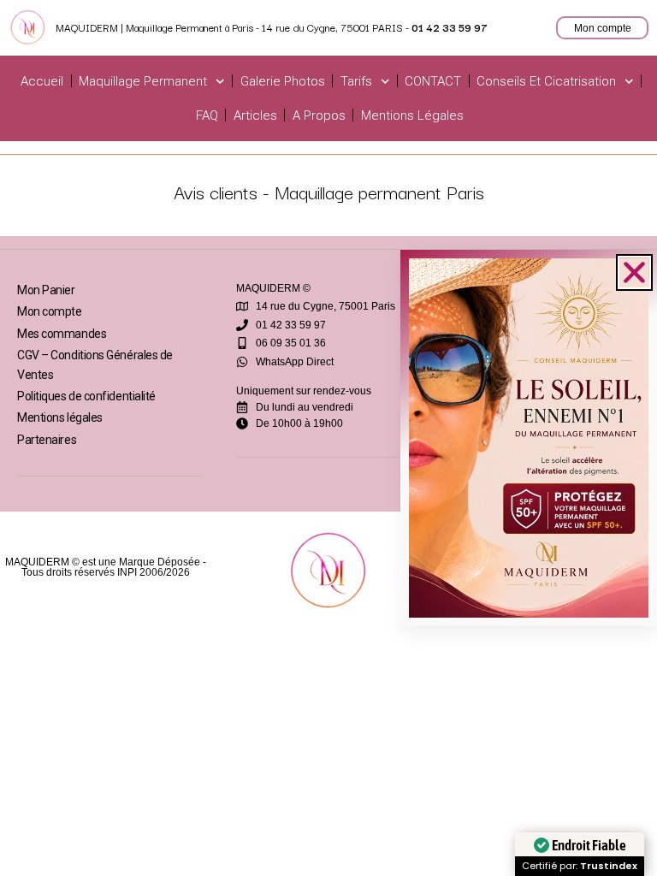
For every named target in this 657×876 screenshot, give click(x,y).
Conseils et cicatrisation (546, 81)
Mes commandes (61, 333)
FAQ (207, 115)
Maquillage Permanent (143, 81)
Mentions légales (412, 115)
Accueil (42, 81)
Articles (255, 115)
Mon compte (49, 311)
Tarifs (356, 81)
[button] (634, 272)
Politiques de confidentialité (86, 396)
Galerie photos (282, 81)
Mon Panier (46, 290)
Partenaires (46, 440)
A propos (319, 115)
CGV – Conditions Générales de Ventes (95, 364)
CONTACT (433, 81)
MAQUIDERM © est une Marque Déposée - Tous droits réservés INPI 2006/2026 (105, 567)
